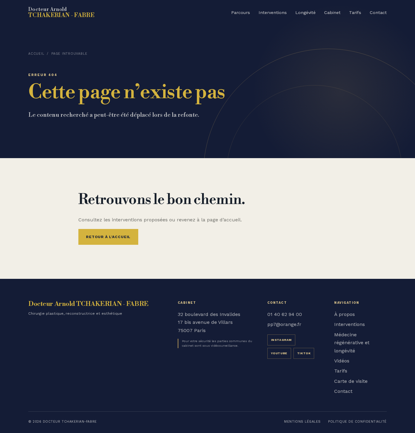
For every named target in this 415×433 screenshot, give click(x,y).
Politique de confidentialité (357, 422)
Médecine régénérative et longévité (351, 343)
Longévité (305, 12)
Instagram (281, 339)
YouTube (279, 353)
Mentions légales (302, 422)
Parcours (240, 12)
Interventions (273, 12)
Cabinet (332, 12)
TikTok (304, 353)
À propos (344, 314)
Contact (378, 12)
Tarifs (355, 12)
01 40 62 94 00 (284, 314)
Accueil (36, 54)
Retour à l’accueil (108, 237)
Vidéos (341, 361)
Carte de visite (351, 381)
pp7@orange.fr (284, 324)
